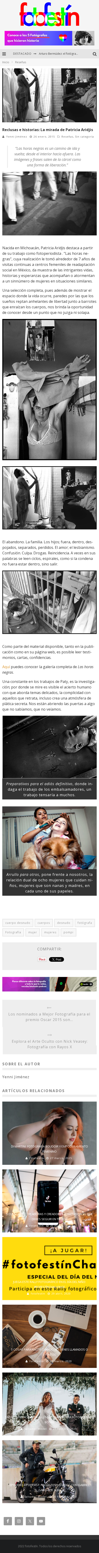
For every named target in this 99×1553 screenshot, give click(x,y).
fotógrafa (85, 923)
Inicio (5, 62)
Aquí (6, 666)
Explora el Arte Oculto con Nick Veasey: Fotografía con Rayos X (50, 1044)
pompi (68, 932)
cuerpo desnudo (17, 923)
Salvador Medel (35, 1428)
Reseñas (67, 136)
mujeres (50, 932)
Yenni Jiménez (16, 136)
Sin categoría (84, 136)
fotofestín (36, 1158)
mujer (32, 932)
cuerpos (44, 923)
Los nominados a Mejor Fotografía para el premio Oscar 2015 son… (49, 1017)
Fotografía (13, 932)
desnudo (63, 923)
